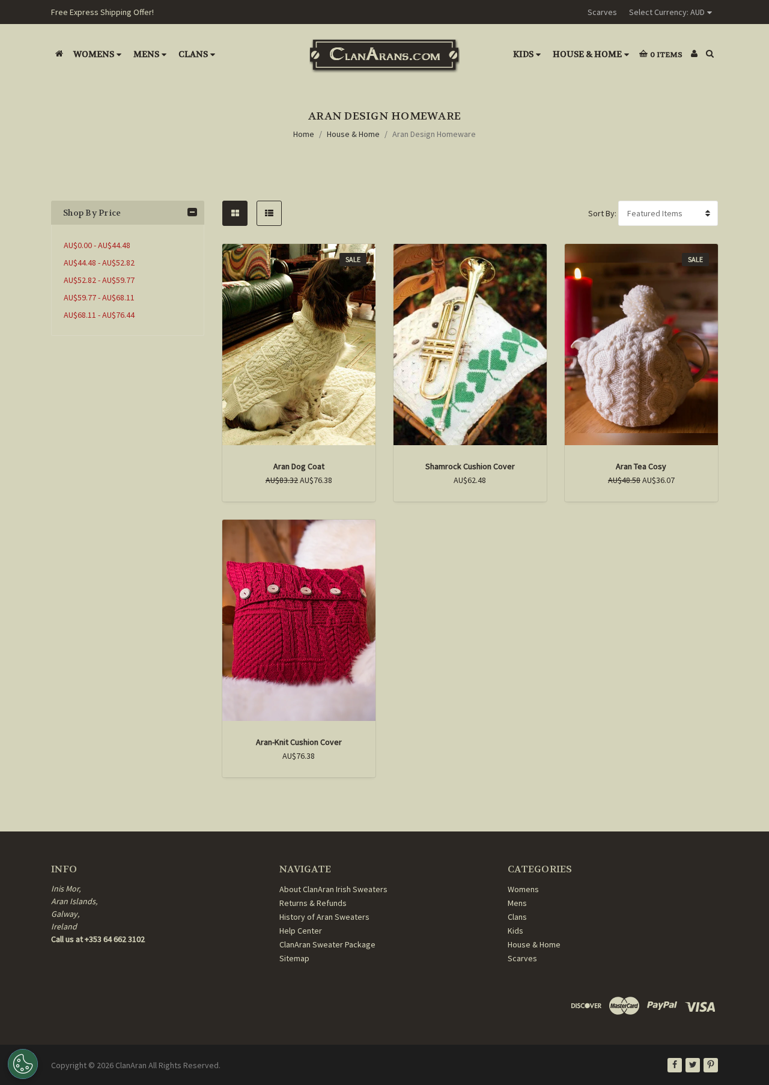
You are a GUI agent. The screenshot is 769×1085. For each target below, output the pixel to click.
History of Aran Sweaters (324, 916)
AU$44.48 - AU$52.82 (99, 262)
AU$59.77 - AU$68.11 (99, 297)
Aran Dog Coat (298, 466)
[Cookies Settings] (23, 1064)
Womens (93, 54)
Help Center (300, 930)
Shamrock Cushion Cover (470, 466)
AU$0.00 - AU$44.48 (97, 245)
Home (303, 134)
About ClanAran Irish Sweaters (333, 889)
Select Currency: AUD (667, 12)
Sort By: (602, 213)
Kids (523, 54)
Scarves (602, 12)
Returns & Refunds (313, 903)
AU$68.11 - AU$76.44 (99, 314)
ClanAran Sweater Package (327, 944)
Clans (193, 54)
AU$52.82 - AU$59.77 (99, 280)
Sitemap (294, 958)
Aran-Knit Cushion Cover (299, 742)
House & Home (587, 54)
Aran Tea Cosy (641, 466)
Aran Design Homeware (434, 134)
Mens (146, 54)
